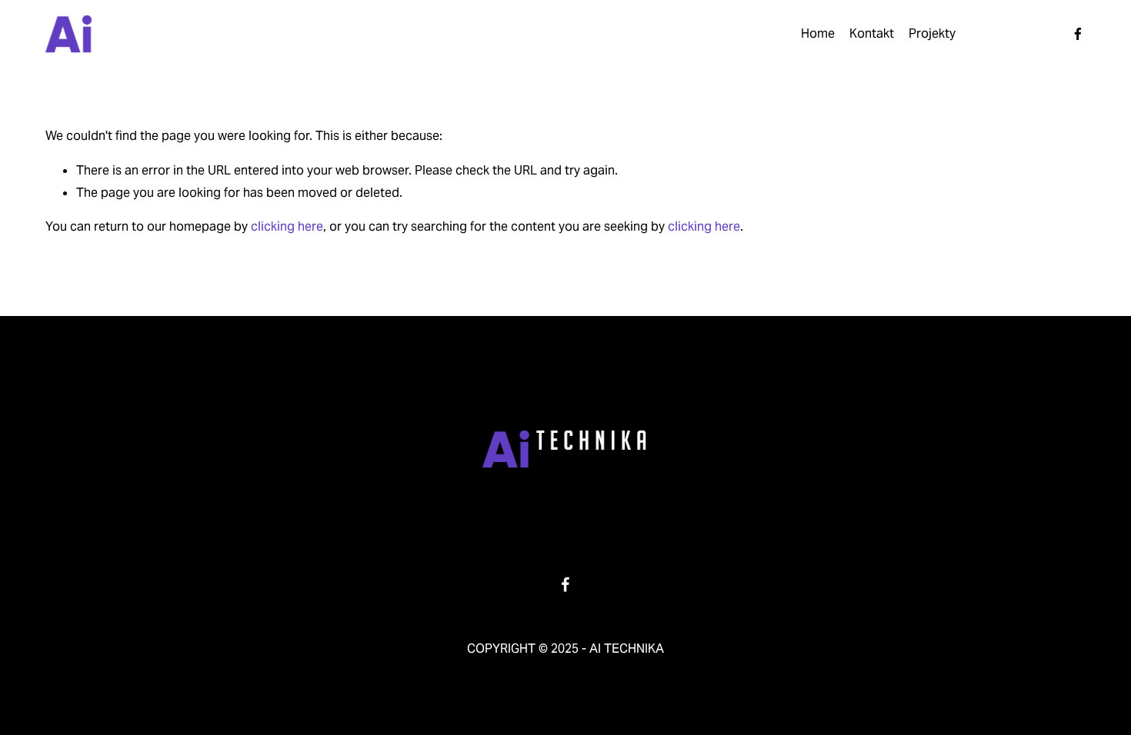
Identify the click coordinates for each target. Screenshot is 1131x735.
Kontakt (871, 33)
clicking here (287, 226)
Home (818, 33)
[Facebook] (1078, 34)
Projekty (932, 33)
